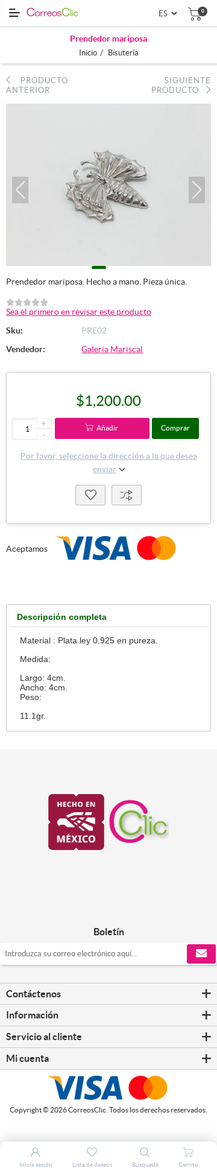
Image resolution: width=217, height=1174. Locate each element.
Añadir (107, 428)
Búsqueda (145, 1164)
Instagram (122, 906)
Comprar (175, 428)
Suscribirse (201, 954)
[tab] (61, 617)
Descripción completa (62, 617)
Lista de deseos (90, 495)
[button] (20, 190)
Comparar (127, 495)
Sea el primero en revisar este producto (78, 312)
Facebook (94, 906)
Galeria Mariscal (112, 349)
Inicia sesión (35, 1164)
